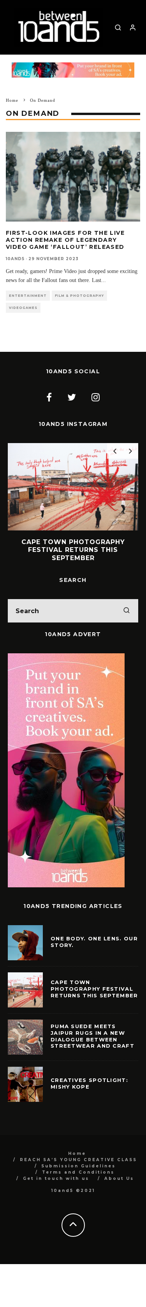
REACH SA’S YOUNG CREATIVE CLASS (78, 1159)
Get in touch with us (56, 1178)
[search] (126, 610)
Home (77, 1153)
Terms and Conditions (78, 1172)
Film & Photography (79, 296)
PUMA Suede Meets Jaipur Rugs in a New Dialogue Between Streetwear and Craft (92, 1036)
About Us (119, 1178)
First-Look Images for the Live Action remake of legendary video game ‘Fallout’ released (65, 239)
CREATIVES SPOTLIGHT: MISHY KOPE (89, 1083)
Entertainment (28, 296)
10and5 (15, 258)
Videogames (23, 308)
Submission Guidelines (78, 1166)
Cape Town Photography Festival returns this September (94, 988)
